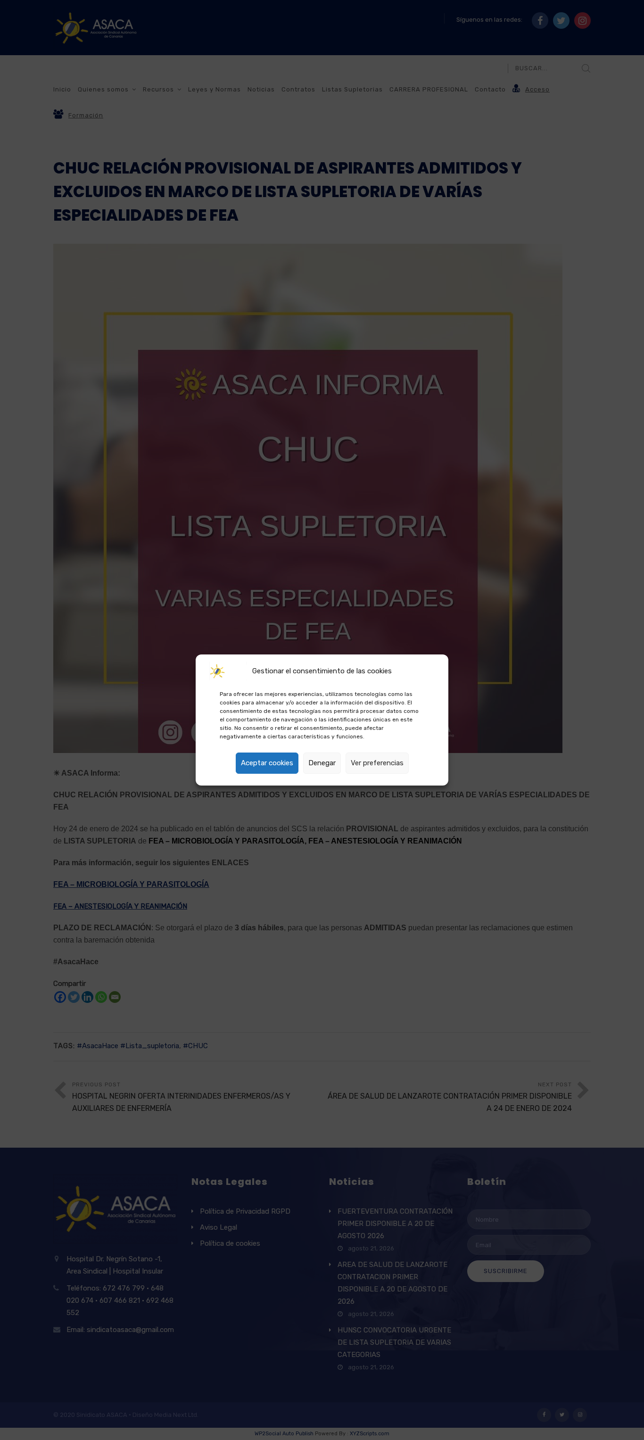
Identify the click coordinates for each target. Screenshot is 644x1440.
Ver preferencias (377, 763)
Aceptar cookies (267, 763)
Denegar (322, 763)
